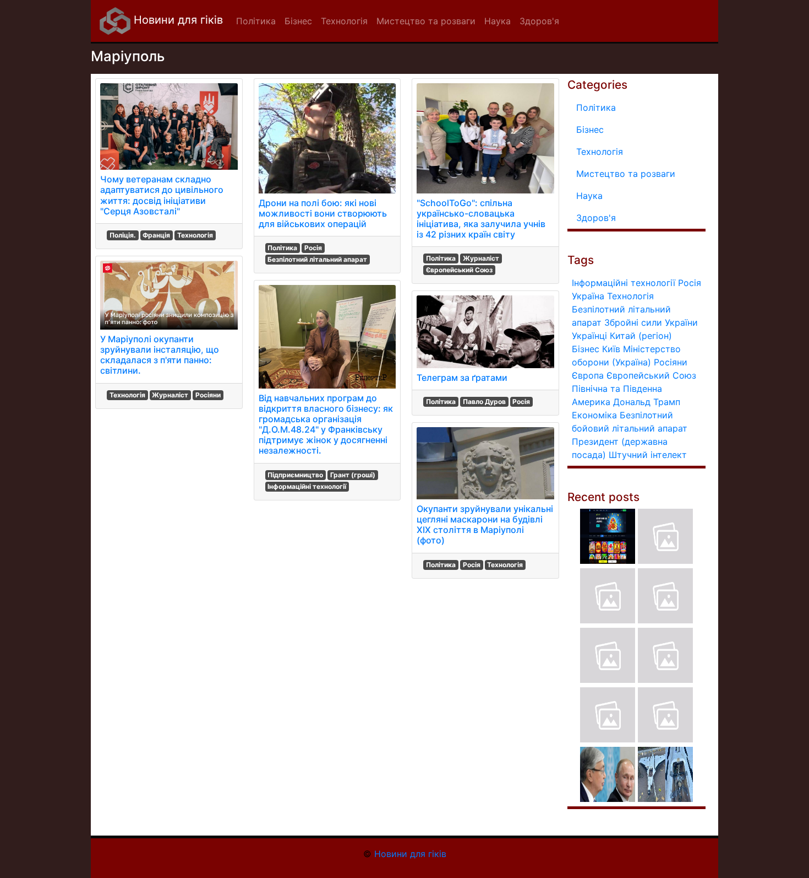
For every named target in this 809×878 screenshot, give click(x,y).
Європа (588, 375)
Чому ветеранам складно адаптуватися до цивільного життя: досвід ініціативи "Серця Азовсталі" (161, 195)
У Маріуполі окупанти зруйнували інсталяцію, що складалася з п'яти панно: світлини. (159, 354)
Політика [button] (256, 20)
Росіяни (208, 395)
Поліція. (123, 235)
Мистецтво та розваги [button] (425, 20)
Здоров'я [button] (539, 20)
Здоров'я (596, 217)
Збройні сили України (651, 322)
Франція (156, 235)
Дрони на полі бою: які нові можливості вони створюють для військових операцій (323, 213)
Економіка (594, 415)
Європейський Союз (459, 270)
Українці (589, 335)
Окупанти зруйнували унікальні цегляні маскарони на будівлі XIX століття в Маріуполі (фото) (485, 524)
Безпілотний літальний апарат (317, 259)
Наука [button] (497, 20)
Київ (611, 348)
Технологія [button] (344, 20)
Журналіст (170, 395)
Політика (282, 248)
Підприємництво (295, 475)
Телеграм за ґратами (462, 377)
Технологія (195, 235)
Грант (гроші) (352, 475)
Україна (588, 295)
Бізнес (590, 129)
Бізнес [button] (298, 20)
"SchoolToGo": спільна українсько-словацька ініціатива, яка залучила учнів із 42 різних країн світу (481, 218)
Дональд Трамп (646, 401)
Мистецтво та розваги (625, 173)
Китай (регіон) (641, 335)
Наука (589, 195)
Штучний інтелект (648, 454)
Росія (313, 248)
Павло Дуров (484, 401)
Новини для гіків (176, 19)
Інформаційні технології (306, 486)
